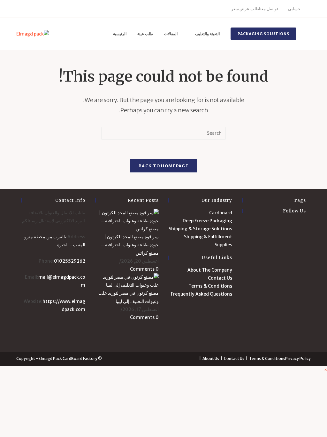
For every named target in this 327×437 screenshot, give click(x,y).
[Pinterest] (32, 9)
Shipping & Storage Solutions (200, 229)
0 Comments (144, 269)
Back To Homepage (163, 166)
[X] (19, 9)
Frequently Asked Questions (201, 294)
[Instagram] (40, 9)
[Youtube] (54, 9)
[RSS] (304, 334)
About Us (210, 358)
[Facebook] (25, 9)
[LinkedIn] (47, 9)
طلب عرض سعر (245, 9)
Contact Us (220, 278)
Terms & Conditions (210, 286)
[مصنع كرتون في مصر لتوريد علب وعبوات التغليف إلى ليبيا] (127, 281)
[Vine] (304, 303)
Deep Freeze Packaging (207, 221)
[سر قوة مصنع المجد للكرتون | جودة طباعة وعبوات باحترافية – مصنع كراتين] (127, 220)
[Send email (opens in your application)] (62, 9)
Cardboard (220, 213)
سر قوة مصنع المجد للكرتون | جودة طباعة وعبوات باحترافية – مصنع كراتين (130, 245)
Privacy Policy (298, 358)
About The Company (209, 270)
